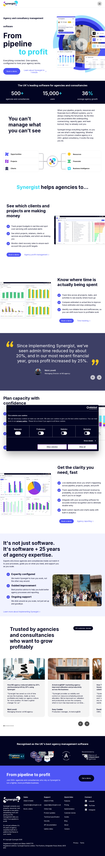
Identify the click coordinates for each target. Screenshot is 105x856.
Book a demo (28, 809)
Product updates (49, 813)
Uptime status (48, 829)
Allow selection (52, 447)
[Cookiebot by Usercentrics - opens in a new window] (88, 407)
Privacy (75, 843)
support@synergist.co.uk (52, 805)
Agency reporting (84, 521)
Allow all (82, 447)
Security (47, 821)
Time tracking (83, 321)
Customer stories (70, 813)
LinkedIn (91, 801)
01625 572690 (28, 801)
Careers (67, 829)
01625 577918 (48, 801)
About (66, 825)
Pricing (66, 805)
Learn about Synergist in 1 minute (34, 71)
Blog (65, 821)
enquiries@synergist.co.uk (32, 805)
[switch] (41, 433)
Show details (88, 440)
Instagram (91, 810)
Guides (66, 817)
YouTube (91, 805)
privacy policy (22, 421)
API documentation (50, 825)
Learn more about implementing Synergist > (21, 612)
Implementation (69, 809)
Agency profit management (35, 255)
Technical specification (52, 817)
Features (67, 801)
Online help (48, 809)
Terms (82, 843)
